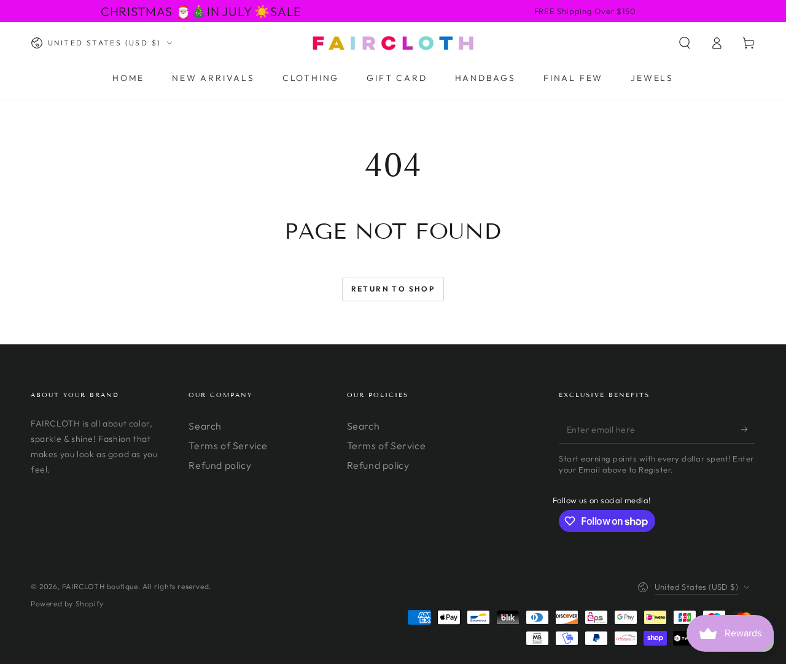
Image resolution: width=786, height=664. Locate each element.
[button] (685, 42)
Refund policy (220, 465)
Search (205, 426)
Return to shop (393, 288)
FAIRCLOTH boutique (100, 586)
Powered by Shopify (67, 603)
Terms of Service (228, 445)
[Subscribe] (748, 429)
